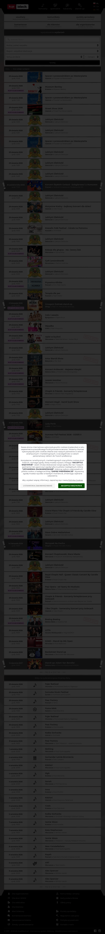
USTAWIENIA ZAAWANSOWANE (37, 486)
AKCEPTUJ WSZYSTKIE (71, 486)
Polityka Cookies (75, 480)
